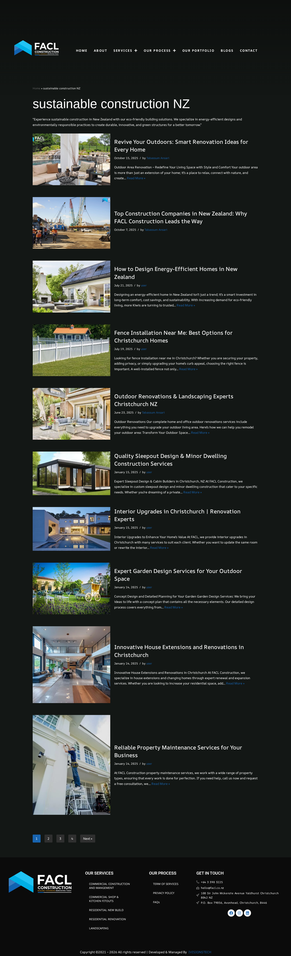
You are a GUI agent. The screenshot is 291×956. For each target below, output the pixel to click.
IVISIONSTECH (199, 952)
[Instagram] (239, 913)
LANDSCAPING (98, 928)
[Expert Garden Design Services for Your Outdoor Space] (71, 588)
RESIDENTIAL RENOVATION (107, 919)
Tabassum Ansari (157, 158)
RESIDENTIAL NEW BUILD (106, 910)
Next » (87, 838)
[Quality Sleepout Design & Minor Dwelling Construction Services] (71, 473)
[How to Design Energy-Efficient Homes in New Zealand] (71, 286)
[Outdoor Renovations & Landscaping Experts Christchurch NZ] (71, 414)
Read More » (136, 178)
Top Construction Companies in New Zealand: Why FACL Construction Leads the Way (180, 217)
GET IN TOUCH (210, 873)
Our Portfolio (198, 50)
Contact (249, 50)
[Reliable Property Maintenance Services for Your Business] (71, 765)
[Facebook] (231, 913)
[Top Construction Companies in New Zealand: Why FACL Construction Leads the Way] (71, 223)
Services (122, 50)
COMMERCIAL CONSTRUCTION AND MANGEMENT (109, 886)
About (100, 50)
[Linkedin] (247, 913)
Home (81, 50)
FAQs (156, 902)
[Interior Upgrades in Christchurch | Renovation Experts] (71, 529)
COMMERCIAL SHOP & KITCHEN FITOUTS (104, 899)
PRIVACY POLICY (163, 893)
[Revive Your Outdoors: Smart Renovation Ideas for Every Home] (71, 159)
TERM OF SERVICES (165, 884)
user (144, 285)
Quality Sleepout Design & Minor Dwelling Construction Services (170, 459)
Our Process (157, 50)
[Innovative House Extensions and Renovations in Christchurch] (71, 664)
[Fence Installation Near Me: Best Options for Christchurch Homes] (71, 350)
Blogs (227, 50)
